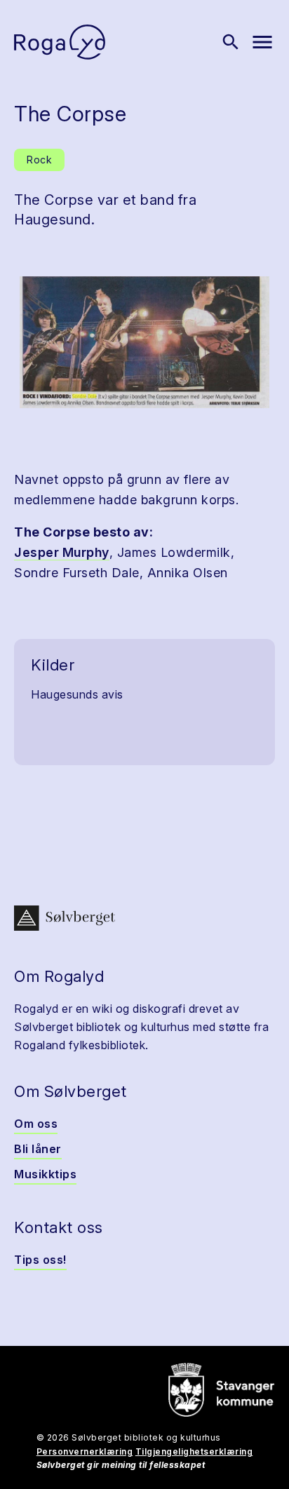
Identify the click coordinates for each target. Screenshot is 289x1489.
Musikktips (45, 1174)
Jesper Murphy (61, 552)
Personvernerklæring (84, 1451)
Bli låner (38, 1149)
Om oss (36, 1124)
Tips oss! (40, 1260)
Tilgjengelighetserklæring (194, 1451)
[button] (144, 342)
